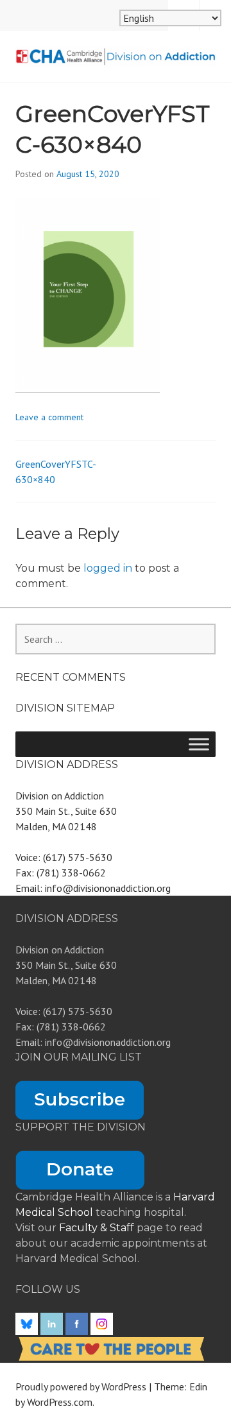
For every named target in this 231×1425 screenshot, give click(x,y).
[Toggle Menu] (199, 744)
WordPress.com (59, 1401)
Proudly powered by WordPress (80, 1386)
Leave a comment (49, 417)
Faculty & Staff (98, 1228)
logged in (107, 568)
